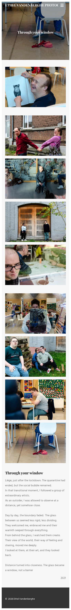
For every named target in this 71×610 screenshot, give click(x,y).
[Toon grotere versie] (35, 87)
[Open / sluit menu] (62, 5)
